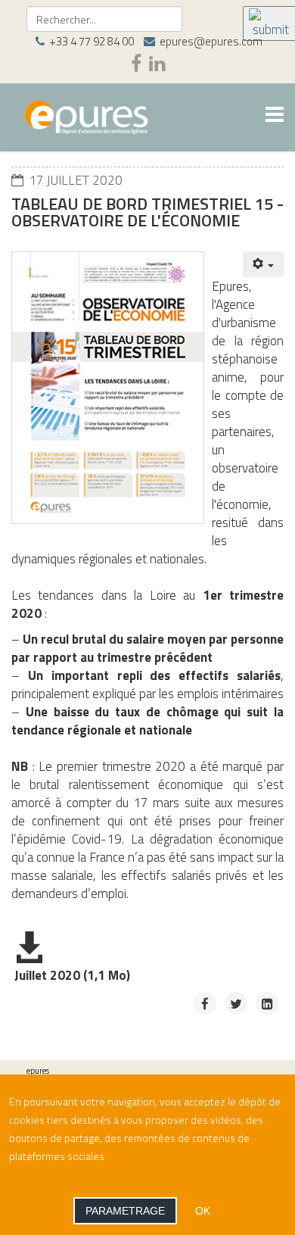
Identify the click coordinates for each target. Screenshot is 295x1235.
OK (202, 1211)
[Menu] (275, 116)
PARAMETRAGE (125, 1211)
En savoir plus (140, 1156)
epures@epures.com (211, 41)
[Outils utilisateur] (263, 264)
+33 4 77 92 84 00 (91, 41)
